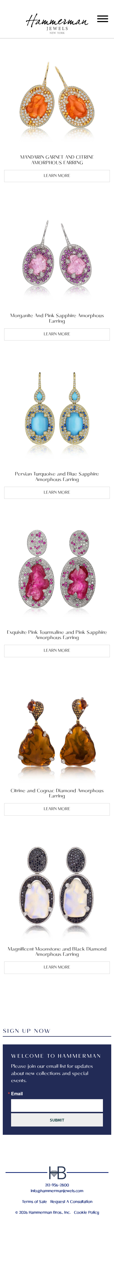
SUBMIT (57, 1120)
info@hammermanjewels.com (57, 1191)
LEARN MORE (57, 176)
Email (17, 1093)
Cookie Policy (86, 1213)
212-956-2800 (57, 1185)
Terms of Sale (34, 1202)
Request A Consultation (71, 1202)
